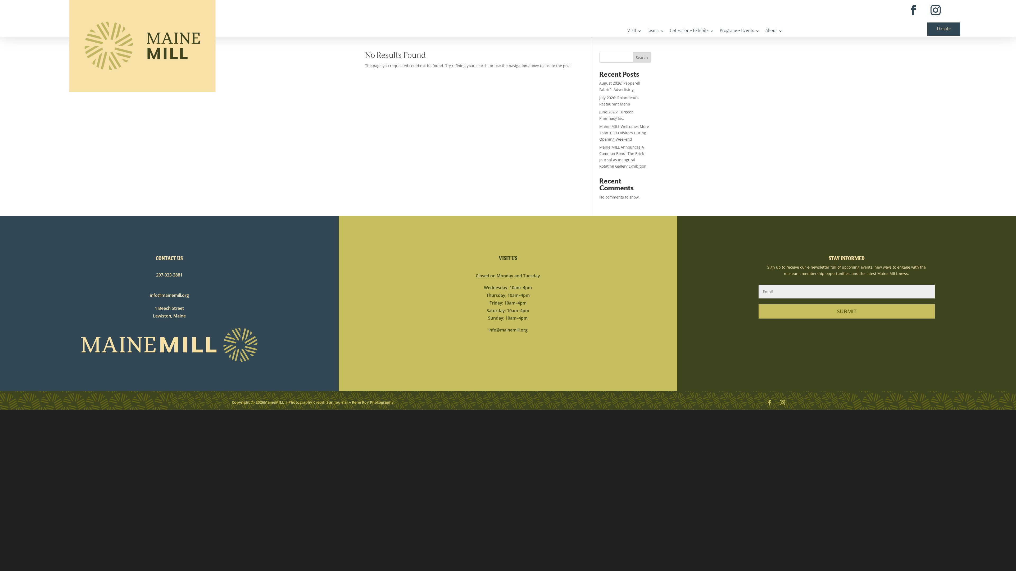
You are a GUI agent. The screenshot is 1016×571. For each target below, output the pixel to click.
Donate (944, 29)
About (771, 31)
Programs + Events (737, 31)
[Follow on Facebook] (913, 10)
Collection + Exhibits (689, 31)
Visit (631, 31)
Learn (653, 31)
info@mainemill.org (169, 295)
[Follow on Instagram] (936, 10)
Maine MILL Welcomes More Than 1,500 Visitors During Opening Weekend (624, 133)
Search (642, 57)
